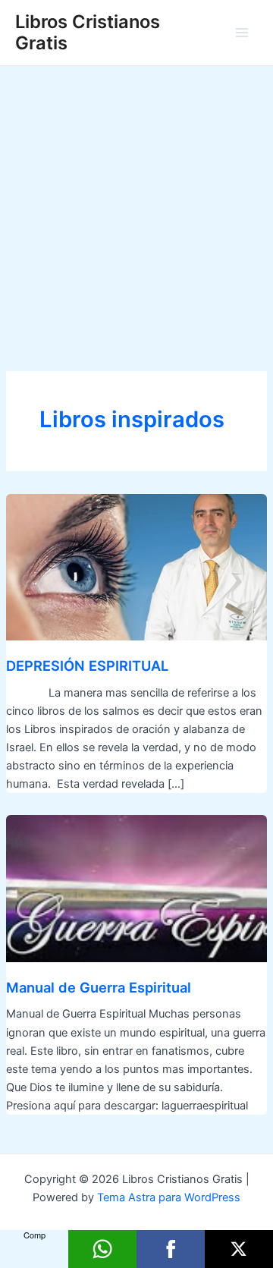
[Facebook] (170, 1249)
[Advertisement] (136, 210)
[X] (239, 1249)
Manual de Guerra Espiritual (98, 987)
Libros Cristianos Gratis (87, 32)
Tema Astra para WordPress (168, 1197)
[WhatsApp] (102, 1249)
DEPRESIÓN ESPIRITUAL (87, 665)
